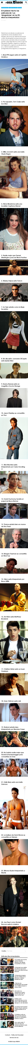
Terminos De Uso (14, 1037)
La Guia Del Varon (14, 2)
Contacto (7, 1035)
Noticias (19, 7)
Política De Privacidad (17, 1035)
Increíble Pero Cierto (13, 7)
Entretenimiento (5, 7)
